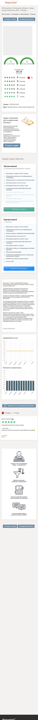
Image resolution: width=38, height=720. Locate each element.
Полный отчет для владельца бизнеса (20, 406)
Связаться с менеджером (19, 268)
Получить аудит (12, 145)
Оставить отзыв (10, 19)
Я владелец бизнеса (27, 19)
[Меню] (3, 2)
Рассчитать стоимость (19, 209)
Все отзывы (6, 14)
